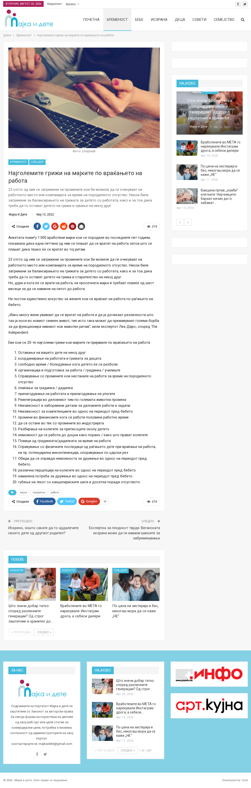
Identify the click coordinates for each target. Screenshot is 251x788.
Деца (180, 19)
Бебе (139, 19)
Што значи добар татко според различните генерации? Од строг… (135, 685)
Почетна (91, 19)
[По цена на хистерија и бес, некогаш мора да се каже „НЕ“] (136, 584)
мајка (23, 492)
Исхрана (159, 19)
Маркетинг (54, 4)
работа (55, 492)
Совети (199, 19)
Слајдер (37, 162)
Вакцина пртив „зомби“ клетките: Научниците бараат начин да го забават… (219, 196)
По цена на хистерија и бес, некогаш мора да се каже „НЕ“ (220, 170)
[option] (209, 151)
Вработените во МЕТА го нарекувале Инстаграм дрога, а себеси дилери (220, 146)
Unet (245, 780)
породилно (39, 492)
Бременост (117, 19)
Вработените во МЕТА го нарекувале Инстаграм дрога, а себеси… (136, 708)
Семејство (224, 19)
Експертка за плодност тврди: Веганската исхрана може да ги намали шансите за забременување (124, 533)
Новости (16, 570)
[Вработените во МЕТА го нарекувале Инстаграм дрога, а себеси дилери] (84, 584)
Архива (71, 4)
